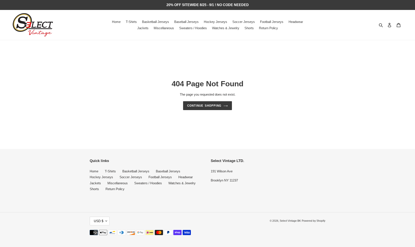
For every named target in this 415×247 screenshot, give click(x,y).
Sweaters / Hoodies (148, 183)
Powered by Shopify (313, 220)
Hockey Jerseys (101, 177)
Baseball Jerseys (168, 171)
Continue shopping (204, 105)
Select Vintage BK (290, 220)
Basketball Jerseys (135, 171)
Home (94, 171)
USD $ (98, 221)
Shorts (94, 189)
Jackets (95, 183)
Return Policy (114, 189)
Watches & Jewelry (182, 183)
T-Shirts (110, 171)
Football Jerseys (160, 177)
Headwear (185, 177)
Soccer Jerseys (131, 177)
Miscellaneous (117, 183)
